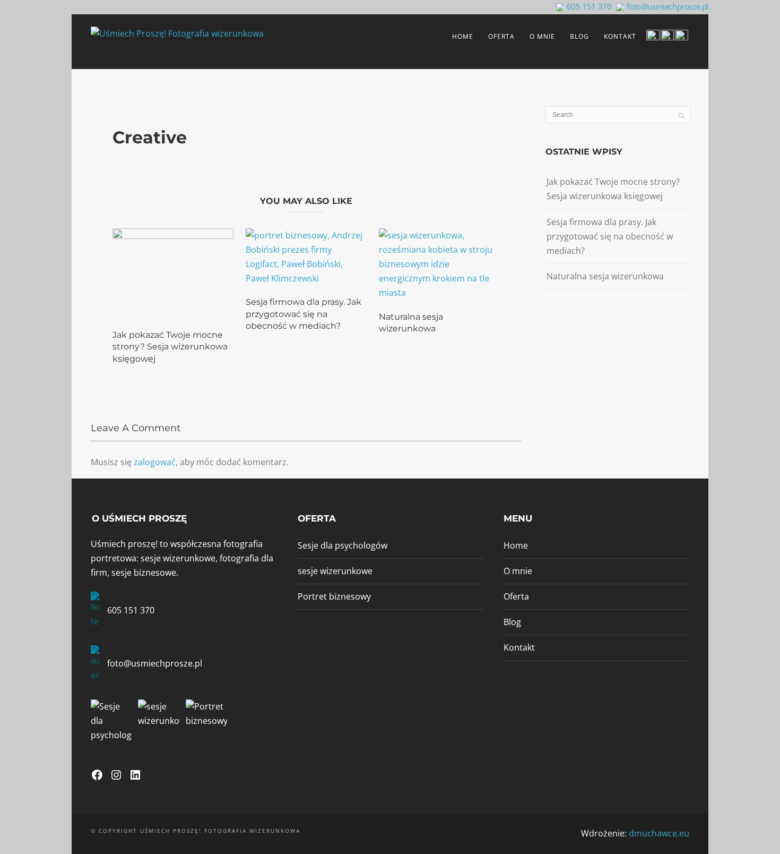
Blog (579, 36)
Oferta (501, 36)
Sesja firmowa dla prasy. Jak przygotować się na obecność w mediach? (303, 314)
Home (462, 36)
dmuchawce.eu (659, 833)
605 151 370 (589, 6)
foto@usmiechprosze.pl (667, 6)
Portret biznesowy (334, 596)
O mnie (542, 36)
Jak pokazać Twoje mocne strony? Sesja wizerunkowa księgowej (170, 347)
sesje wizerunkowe (335, 571)
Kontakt (620, 36)
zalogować (155, 462)
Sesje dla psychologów (342, 545)
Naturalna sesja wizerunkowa (605, 276)
